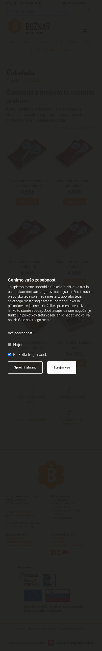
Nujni (17, 344)
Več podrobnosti (20, 333)
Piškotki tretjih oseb (30, 354)
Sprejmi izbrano (25, 367)
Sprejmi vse (61, 367)
